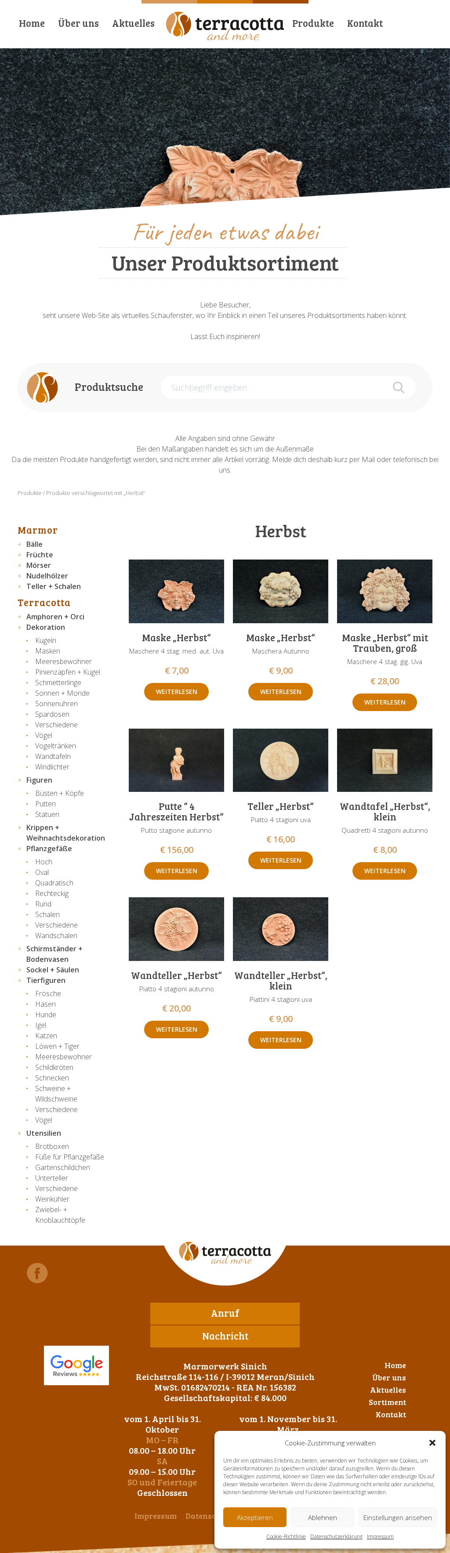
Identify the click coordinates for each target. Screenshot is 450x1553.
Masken (47, 651)
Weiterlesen (176, 691)
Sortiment (387, 1402)
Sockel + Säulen (52, 970)
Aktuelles (133, 22)
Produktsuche (109, 386)
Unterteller (51, 1178)
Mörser (38, 565)
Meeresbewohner (63, 661)
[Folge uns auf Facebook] (37, 1273)
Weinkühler (52, 1199)
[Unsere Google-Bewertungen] (76, 1365)
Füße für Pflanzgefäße (69, 1157)
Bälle (34, 544)
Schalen (47, 914)
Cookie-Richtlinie (286, 1536)
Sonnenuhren (56, 703)
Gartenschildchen (62, 1167)
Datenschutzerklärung (336, 1536)
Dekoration (45, 627)
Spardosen (52, 714)
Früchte (39, 555)
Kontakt (365, 22)
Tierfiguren (45, 980)
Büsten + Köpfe (59, 793)
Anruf (225, 1312)
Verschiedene (56, 725)
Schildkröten (54, 1067)
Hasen (45, 1004)
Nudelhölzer (47, 576)
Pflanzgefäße (49, 848)
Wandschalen (56, 935)
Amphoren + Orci (55, 616)
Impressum (380, 1536)
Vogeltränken (55, 746)
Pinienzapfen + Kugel (67, 672)
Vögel (43, 735)
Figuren (39, 780)
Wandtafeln (53, 756)
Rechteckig (52, 893)
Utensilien (43, 1133)
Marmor (38, 529)
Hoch (43, 862)
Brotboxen (52, 1146)
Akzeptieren (255, 1517)
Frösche (48, 993)
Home (32, 22)
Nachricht (225, 1335)
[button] (432, 1442)
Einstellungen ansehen (397, 1517)
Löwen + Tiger (57, 1046)
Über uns (78, 22)
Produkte (313, 22)
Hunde (45, 1014)
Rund (43, 904)
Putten (45, 804)
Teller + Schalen (53, 586)
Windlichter (52, 767)
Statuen (47, 814)
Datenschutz (208, 1515)
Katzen (46, 1035)
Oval (42, 872)
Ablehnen (322, 1517)
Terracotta (44, 602)
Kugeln (45, 640)
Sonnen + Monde (62, 693)
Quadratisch (54, 883)
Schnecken (52, 1078)
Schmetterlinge (58, 682)
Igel (40, 1025)
